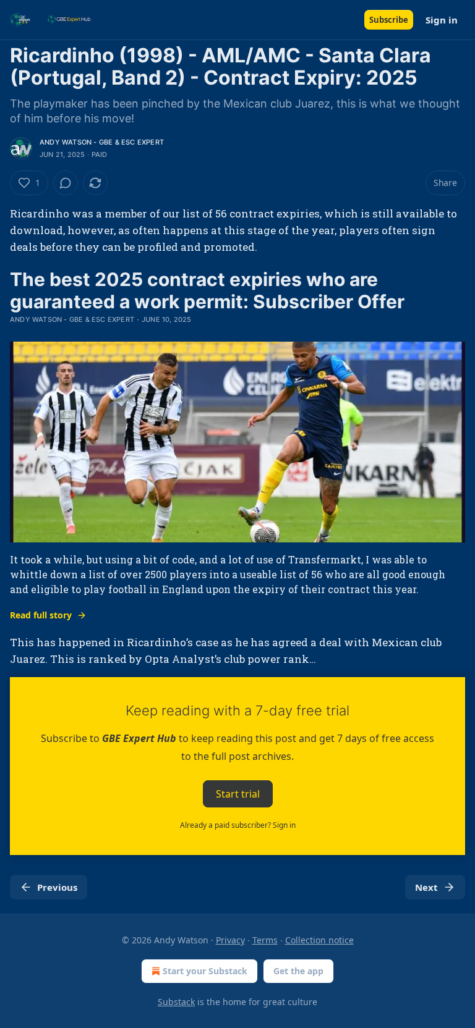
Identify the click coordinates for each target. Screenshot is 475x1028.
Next (426, 887)
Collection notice (319, 940)
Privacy (230, 940)
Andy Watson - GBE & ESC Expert (102, 142)
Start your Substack (205, 971)
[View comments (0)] (65, 183)
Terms (265, 940)
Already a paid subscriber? (238, 825)
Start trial (238, 794)
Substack (176, 1002)
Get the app (298, 971)
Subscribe (388, 19)
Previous (57, 887)
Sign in (442, 20)
